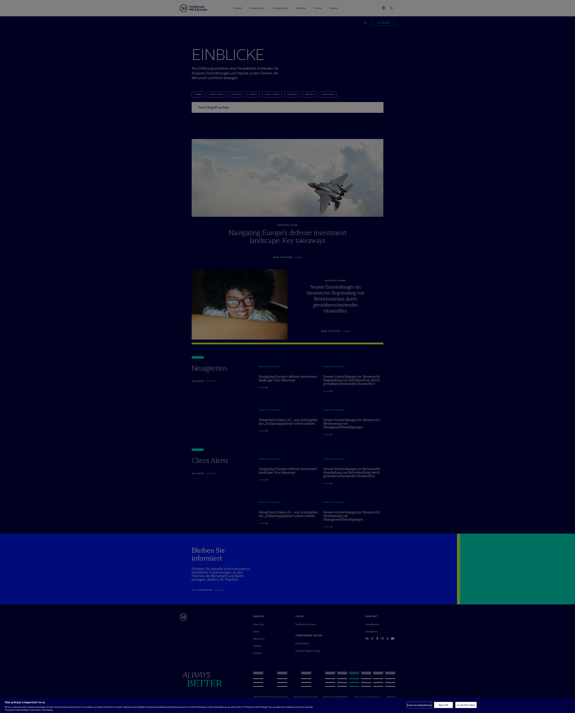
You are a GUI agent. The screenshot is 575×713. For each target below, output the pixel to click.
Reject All (443, 705)
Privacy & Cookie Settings (419, 705)
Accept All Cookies (466, 705)
